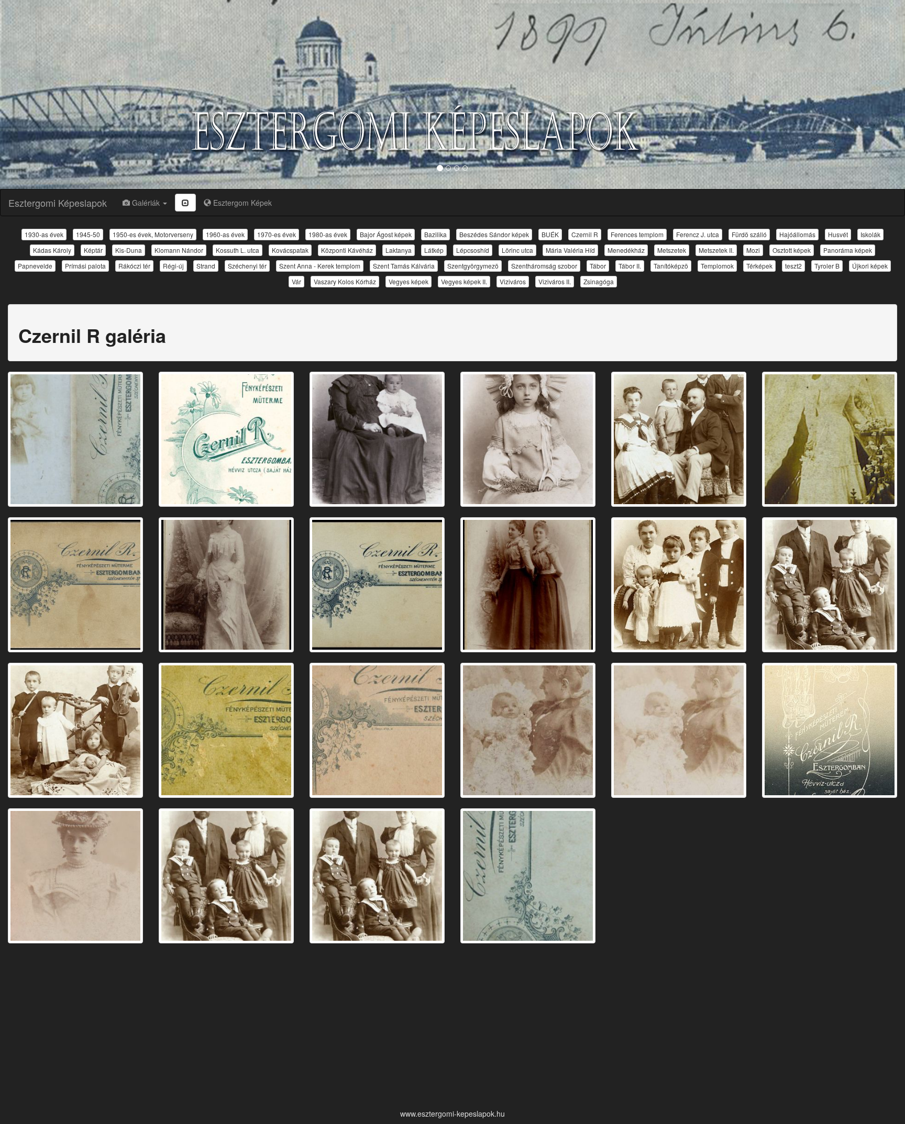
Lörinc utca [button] (517, 250)
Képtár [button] (93, 250)
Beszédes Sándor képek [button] (494, 234)
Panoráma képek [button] (847, 250)
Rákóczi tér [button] (134, 265)
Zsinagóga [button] (598, 281)
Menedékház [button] (626, 250)
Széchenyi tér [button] (247, 265)
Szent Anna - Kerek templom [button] (319, 265)
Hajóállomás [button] (797, 234)
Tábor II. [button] (630, 265)
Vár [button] (296, 281)
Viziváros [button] (513, 281)
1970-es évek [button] (276, 234)
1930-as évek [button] (44, 234)
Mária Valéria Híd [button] (570, 250)
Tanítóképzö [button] (671, 265)
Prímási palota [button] (85, 265)
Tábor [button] (598, 265)
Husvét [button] (838, 234)
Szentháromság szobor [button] (544, 265)
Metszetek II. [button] (716, 250)
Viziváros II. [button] (554, 281)
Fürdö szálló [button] (749, 234)
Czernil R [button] (584, 234)
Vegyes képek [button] (408, 281)
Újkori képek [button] (870, 265)
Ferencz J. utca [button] (697, 234)
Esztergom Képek (241, 202)
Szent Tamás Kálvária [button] (404, 265)
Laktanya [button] (398, 250)
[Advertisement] (452, 1027)
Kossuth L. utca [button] (237, 250)
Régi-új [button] (173, 265)
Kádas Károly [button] (52, 250)
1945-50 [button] (88, 234)
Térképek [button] (759, 265)
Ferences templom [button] (637, 234)
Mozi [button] (753, 250)
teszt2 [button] (793, 265)
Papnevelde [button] (35, 265)
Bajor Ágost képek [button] (386, 234)
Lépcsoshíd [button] (472, 250)
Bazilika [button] (435, 234)
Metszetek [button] (671, 250)
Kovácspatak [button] (290, 250)
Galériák (146, 202)
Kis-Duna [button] (128, 250)
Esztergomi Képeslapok (57, 202)
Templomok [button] (717, 265)
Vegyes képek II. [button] (464, 281)
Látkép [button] (434, 250)
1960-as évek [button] (225, 234)
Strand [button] (205, 265)
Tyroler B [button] (827, 265)
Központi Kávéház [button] (347, 250)
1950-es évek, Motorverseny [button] (153, 234)
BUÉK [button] (550, 234)
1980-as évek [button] (327, 234)
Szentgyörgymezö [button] (473, 265)
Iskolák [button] (870, 234)
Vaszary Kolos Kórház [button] (345, 281)
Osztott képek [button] (791, 250)
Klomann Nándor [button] (178, 250)
